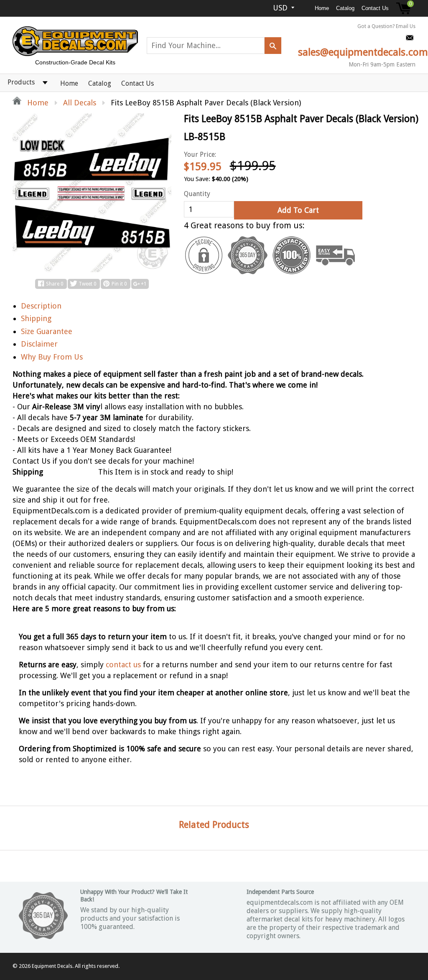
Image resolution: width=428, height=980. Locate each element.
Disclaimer (39, 343)
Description (41, 305)
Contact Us (375, 8)
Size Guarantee (46, 331)
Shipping (36, 318)
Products (21, 82)
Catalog (345, 8)
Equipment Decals (52, 966)
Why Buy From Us (52, 356)
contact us (123, 664)
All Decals (79, 102)
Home (322, 8)
